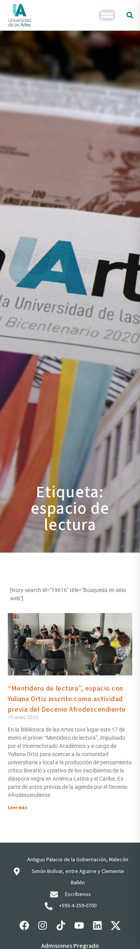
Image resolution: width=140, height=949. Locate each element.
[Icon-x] (116, 925)
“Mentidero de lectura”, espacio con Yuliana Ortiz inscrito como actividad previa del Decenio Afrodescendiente (67, 699)
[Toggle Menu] (107, 15)
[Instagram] (43, 925)
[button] (130, 15)
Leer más (17, 807)
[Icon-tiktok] (61, 925)
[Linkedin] (97, 925)
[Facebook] (24, 925)
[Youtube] (79, 925)
